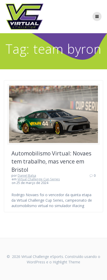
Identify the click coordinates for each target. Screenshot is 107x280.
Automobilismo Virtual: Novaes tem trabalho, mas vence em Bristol (51, 161)
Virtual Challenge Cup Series (38, 179)
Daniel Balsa (27, 175)
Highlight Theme (66, 261)
